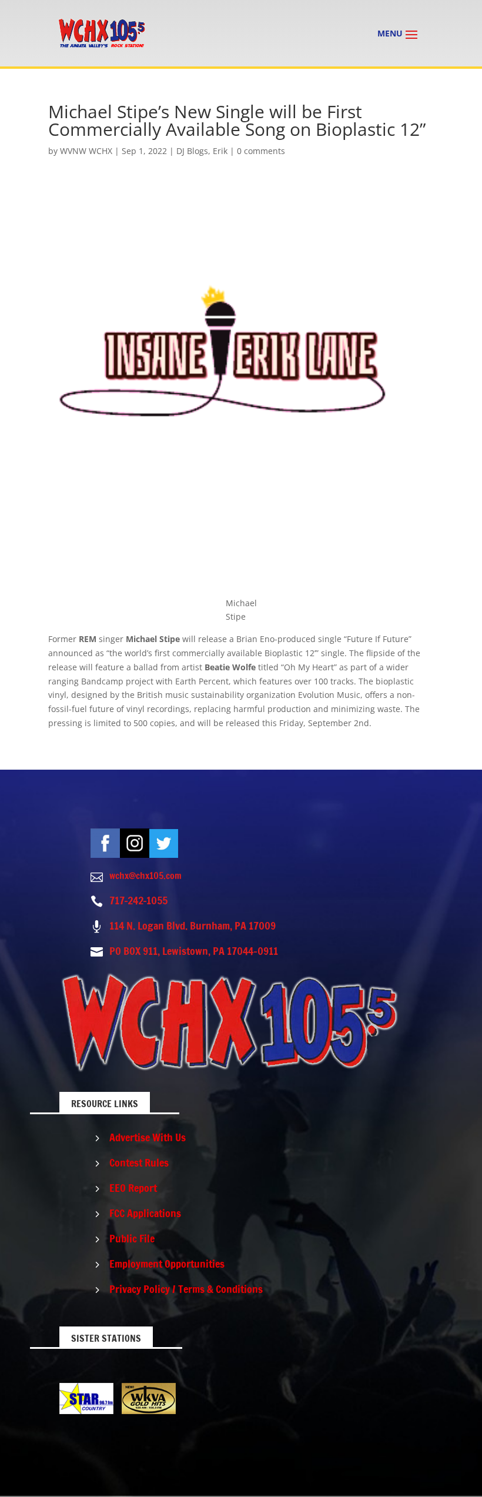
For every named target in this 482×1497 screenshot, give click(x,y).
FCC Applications (145, 1213)
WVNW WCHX (86, 150)
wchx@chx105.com (145, 875)
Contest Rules (139, 1162)
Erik (220, 150)
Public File (132, 1238)
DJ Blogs (192, 150)
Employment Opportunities (167, 1263)
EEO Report (133, 1187)
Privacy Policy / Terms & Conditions (186, 1288)
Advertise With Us (147, 1137)
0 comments (261, 150)
